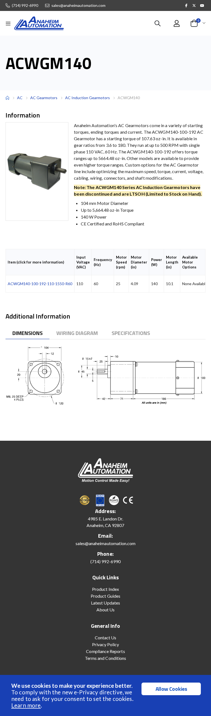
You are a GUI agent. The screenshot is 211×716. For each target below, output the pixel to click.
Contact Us (105, 637)
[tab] (27, 333)
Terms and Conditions (105, 658)
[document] (106, 695)
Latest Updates (105, 602)
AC (20, 97)
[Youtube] (202, 5)
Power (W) (156, 262)
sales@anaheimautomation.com (78, 5)
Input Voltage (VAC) (83, 262)
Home (7, 97)
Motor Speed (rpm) (121, 262)
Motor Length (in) (172, 262)
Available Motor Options (190, 262)
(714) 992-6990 (25, 5)
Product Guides (105, 595)
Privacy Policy (105, 644)
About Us (105, 609)
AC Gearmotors (43, 98)
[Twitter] (194, 5)
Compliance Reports (105, 651)
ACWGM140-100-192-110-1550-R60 (40, 283)
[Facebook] (186, 5)
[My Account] (176, 23)
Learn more (26, 705)
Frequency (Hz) (103, 262)
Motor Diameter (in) (139, 262)
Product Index (105, 589)
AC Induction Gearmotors (87, 97)
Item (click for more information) (36, 262)
